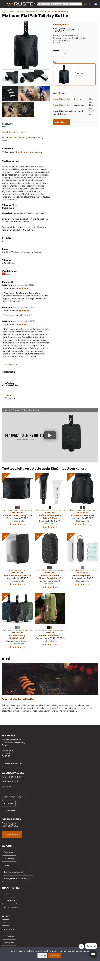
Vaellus (13, 11)
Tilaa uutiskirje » (12, 834)
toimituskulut (80, 30)
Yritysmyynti (9, 803)
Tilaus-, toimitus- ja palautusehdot (17, 878)
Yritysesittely (9, 942)
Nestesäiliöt (32, 11)
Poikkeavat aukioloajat (12, 763)
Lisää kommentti (10, 364)
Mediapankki (9, 936)
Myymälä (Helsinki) (62, 99)
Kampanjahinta (61, 24)
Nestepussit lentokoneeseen (54, 11)
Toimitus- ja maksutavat (13, 872)
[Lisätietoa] (54, 35)
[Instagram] (10, 824)
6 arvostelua (35, 152)
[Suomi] (96, 4)
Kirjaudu (7, 894)
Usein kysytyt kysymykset (14, 796)
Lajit (5, 11)
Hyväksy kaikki (54, 955)
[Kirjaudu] (85, 4)
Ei (3, 240)
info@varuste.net (10, 781)
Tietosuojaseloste (11, 907)
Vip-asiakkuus (9, 900)
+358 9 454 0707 (15, 777)
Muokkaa (42, 955)
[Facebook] (4, 824)
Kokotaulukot (9, 929)
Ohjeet (7, 865)
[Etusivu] (22, 4)
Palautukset (8, 852)
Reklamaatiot (9, 858)
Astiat (21, 11)
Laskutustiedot (10, 810)
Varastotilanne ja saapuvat (14, 132)
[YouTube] (16, 824)
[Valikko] (3, 4)
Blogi (6, 922)
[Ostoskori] (90, 4)
